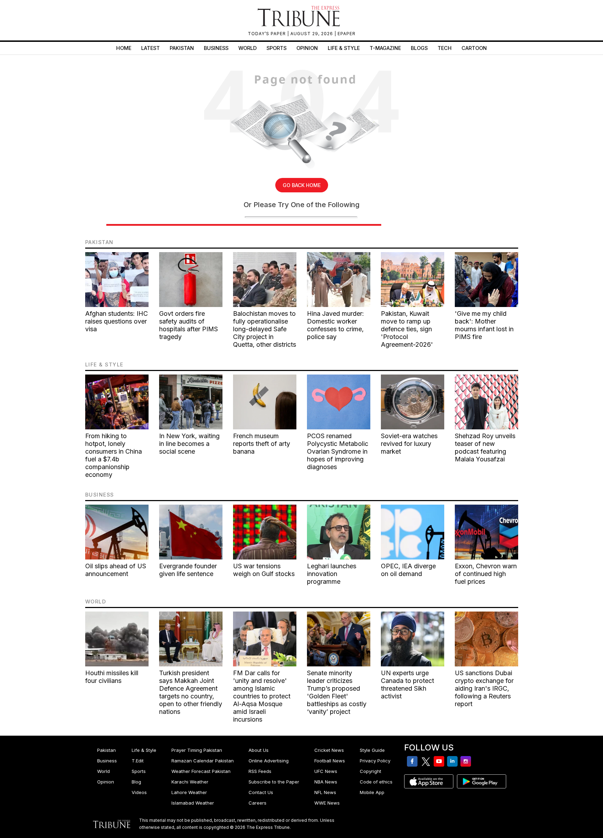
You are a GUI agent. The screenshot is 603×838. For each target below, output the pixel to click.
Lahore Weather (189, 792)
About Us (259, 750)
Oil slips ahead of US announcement (115, 569)
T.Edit (138, 760)
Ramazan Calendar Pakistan (202, 760)
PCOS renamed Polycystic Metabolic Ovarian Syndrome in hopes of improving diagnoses (337, 451)
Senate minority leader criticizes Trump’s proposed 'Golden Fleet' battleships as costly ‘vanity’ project (336, 692)
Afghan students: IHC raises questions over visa (116, 321)
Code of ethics (376, 782)
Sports (276, 48)
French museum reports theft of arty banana (261, 443)
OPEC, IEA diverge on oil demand (408, 569)
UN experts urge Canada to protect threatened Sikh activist (407, 684)
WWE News (327, 803)
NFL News (325, 792)
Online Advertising (269, 760)
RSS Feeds (260, 771)
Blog (136, 782)
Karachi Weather (189, 782)
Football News (329, 760)
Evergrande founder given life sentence (188, 569)
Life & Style (344, 48)
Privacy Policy (375, 760)
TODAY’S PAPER (267, 33)
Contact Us (261, 792)
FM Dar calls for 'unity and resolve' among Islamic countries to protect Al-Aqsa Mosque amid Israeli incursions (261, 696)
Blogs (419, 48)
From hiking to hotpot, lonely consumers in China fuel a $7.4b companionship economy (113, 455)
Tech (445, 48)
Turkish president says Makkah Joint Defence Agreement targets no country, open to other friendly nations (190, 692)
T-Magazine (385, 48)
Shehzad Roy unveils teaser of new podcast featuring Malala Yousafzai (485, 447)
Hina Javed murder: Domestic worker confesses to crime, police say (335, 325)
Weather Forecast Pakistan (201, 771)
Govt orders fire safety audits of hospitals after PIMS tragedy (188, 325)
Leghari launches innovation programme (331, 573)
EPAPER (347, 33)
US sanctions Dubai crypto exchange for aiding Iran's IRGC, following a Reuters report (484, 688)
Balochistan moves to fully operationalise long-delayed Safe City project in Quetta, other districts (264, 329)
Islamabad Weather (192, 803)
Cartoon (474, 48)
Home (123, 48)
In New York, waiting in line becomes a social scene (189, 443)
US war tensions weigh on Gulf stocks (264, 569)
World (247, 48)
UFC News (325, 771)
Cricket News (329, 750)
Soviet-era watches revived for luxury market (409, 443)
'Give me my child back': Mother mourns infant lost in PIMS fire (484, 325)
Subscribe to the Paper (274, 782)
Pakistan (182, 48)
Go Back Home (302, 185)
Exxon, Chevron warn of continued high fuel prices (486, 573)
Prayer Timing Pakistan (196, 750)
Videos (139, 792)
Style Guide (372, 750)
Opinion (307, 48)
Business (216, 48)
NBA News (325, 782)
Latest (150, 48)
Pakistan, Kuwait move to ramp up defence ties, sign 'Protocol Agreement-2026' (407, 329)
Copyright (370, 771)
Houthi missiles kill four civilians (111, 676)
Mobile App (372, 792)
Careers (257, 803)
